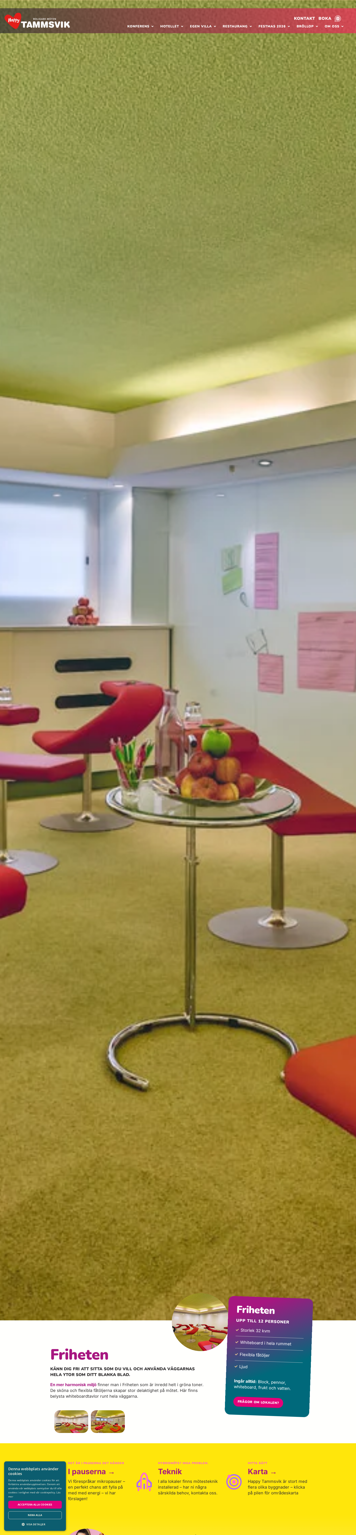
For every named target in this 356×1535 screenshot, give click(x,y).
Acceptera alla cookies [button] (35, 1504)
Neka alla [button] (35, 1515)
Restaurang (235, 26)
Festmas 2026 (272, 26)
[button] (35, 1524)
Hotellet (169, 26)
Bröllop (305, 26)
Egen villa (201, 26)
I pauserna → (91, 1471)
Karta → (262, 1471)
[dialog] (35, 1496)
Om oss (332, 26)
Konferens (138, 26)
